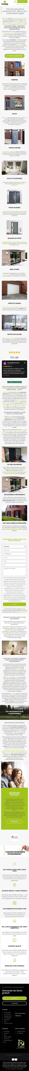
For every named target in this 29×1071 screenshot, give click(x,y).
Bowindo (4, 18)
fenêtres (17, 21)
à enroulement (21, 307)
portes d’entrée (21, 400)
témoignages (14, 821)
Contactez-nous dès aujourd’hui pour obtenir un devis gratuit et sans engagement (14, 750)
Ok (6, 1068)
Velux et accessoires (14, 178)
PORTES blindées (14, 207)
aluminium (20, 431)
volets (6, 23)
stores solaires (21, 406)
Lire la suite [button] (6, 375)
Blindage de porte (14, 238)
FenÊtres (14, 80)
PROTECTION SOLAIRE (14, 334)
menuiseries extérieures (20, 18)
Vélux (22, 23)
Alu (13, 151)
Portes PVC (5, 151)
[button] (15, 1)
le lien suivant (22, 612)
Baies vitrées (14, 269)
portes (24, 21)
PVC (13, 431)
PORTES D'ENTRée (14, 148)
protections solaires (9, 338)
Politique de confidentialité (17, 1068)
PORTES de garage (14, 303)
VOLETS (14, 114)
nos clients (19, 44)
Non (9, 1068)
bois (10, 151)
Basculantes (5, 307)
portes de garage (20, 24)
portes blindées (7, 24)
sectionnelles (12, 307)
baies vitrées (14, 23)
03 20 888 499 (8, 630)
